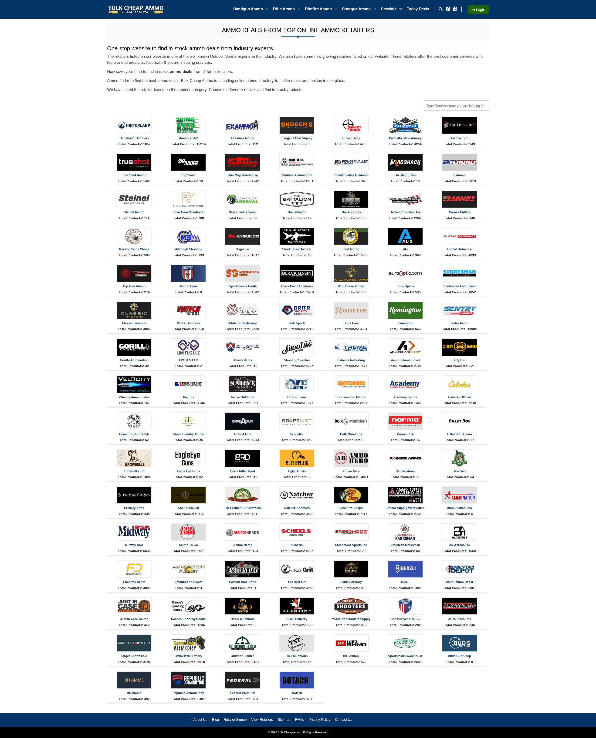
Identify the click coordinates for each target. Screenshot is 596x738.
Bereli (405, 582)
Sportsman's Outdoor (350, 397)
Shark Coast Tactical (297, 249)
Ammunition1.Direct (405, 360)
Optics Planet (297, 397)
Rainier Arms (405, 471)
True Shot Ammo (134, 175)
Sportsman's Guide (243, 286)
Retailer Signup (235, 719)
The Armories (351, 212)
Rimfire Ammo (319, 9)
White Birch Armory (242, 323)
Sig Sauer (188, 175)
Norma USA (405, 434)
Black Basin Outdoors (297, 286)
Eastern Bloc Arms (242, 582)
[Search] (441, 9)
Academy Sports (405, 397)
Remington (405, 323)
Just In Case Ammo (134, 619)
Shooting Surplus (297, 360)
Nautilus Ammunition (296, 175)
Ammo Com (188, 286)
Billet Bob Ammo (459, 434)
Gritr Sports (296, 323)
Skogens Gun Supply (296, 138)
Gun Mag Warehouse (243, 175)
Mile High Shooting (188, 249)
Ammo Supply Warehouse (405, 508)
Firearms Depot (134, 582)
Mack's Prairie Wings (134, 249)
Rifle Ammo (284, 9)
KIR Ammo (351, 656)
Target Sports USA (134, 656)
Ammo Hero (351, 471)
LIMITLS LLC (188, 360)
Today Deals (418, 9)
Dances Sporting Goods (188, 619)
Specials (389, 9)
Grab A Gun (242, 434)
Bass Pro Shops (351, 508)
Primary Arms (134, 508)
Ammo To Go (188, 545)
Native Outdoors (242, 397)
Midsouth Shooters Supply (351, 619)
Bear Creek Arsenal (242, 212)
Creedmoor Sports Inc (351, 545)
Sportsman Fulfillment (459, 286)
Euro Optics (405, 286)
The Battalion (296, 212)
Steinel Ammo (134, 212)
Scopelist (297, 434)
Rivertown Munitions (188, 212)
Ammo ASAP (188, 138)
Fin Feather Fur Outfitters (242, 508)
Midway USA (134, 545)
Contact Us (343, 719)
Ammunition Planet (188, 582)
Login (480, 9)
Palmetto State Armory (405, 138)
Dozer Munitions (242, 619)
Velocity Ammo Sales (134, 397)
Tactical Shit (459, 138)
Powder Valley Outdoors (351, 175)
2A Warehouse (459, 545)
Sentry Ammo (459, 323)
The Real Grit (297, 582)
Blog (215, 719)
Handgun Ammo (248, 9)
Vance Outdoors (188, 323)
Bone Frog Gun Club (134, 434)
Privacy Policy (319, 719)
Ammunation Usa (459, 508)
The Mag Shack (405, 175)
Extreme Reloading (351, 360)
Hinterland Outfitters (134, 138)
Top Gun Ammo (134, 286)
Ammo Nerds (242, 545)
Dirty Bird (459, 360)
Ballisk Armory (351, 582)
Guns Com (351, 323)
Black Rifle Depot (242, 471)
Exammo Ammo (242, 138)
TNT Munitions (297, 656)
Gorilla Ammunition (134, 360)
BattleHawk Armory (188, 656)
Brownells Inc (134, 471)
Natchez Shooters (297, 508)
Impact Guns (351, 138)
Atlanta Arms (242, 360)
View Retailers (262, 719)
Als (405, 249)
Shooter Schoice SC (405, 619)
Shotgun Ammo (357, 9)
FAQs (299, 719)
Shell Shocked (188, 508)
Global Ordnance (459, 249)
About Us (200, 719)
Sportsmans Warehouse (405, 656)
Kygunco (242, 249)
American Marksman (405, 545)
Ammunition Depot (459, 582)
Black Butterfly (296, 619)
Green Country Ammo (188, 434)
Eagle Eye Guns (188, 471)
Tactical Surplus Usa (405, 212)
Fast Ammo (351, 249)
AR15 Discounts (459, 619)
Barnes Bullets (459, 212)
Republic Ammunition (188, 693)
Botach (297, 693)
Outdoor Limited (242, 656)
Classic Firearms (134, 323)
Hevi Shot (460, 471)
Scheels (297, 545)
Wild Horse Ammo (351, 286)
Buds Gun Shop (459, 656)
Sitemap (284, 719)
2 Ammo (460, 175)
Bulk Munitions (351, 434)
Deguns (188, 397)
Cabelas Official (459, 397)
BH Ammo (134, 693)
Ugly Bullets (297, 471)
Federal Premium (242, 693)
